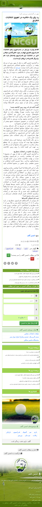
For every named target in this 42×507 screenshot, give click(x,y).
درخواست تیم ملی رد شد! (32, 352)
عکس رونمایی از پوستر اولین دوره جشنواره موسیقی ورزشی (23, 279)
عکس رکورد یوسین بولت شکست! (31, 378)
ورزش (18, 67)
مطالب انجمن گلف (36, 500)
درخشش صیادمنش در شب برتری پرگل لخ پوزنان (26, 282)
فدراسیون (9, 248)
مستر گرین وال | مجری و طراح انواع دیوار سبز (24, 337)
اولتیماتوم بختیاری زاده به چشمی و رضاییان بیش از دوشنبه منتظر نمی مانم (22, 356)
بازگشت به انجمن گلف (12, 453)
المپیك (25, 432)
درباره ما (38, 491)
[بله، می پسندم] (8, 255)
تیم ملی (27, 435)
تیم (30, 432)
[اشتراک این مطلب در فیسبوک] (16, 263)
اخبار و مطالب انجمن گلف (27, 450)
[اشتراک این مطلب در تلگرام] (12, 263)
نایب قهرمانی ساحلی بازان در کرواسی (30, 363)
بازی (26, 248)
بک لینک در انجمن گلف (35, 494)
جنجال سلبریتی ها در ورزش (32, 360)
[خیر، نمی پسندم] (32, 258)
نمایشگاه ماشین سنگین (31, 340)
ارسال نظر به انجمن (28, 323)
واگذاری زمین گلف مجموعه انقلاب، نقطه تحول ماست (26, 273)
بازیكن (8, 432)
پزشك (19, 248)
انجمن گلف (31, 235)
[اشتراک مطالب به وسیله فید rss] (5, 263)
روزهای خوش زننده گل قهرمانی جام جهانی (28, 276)
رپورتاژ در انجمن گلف (35, 497)
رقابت (35, 435)
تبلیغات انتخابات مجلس (31, 334)
